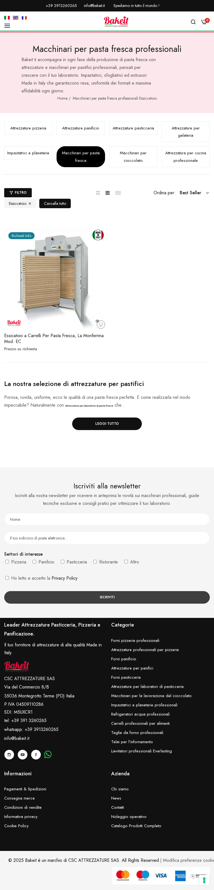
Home (62, 98)
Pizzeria (18, 562)
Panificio (45, 562)
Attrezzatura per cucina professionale (185, 156)
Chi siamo (120, 789)
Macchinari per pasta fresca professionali (105, 98)
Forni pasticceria (126, 677)
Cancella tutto (55, 203)
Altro (134, 562)
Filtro (20, 192)
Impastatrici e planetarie (28, 153)
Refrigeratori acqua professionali (140, 714)
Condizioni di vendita (23, 807)
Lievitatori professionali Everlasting (141, 751)
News (116, 798)
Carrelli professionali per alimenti (140, 723)
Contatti (117, 807)
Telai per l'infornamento (132, 742)
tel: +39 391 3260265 (25, 720)
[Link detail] (9, 755)
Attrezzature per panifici (132, 668)
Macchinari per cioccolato (133, 156)
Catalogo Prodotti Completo (136, 826)
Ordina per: (165, 192)
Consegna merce (19, 798)
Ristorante (108, 562)
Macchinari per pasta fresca (81, 156)
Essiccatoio (17, 203)
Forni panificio (123, 659)
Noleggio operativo (129, 817)
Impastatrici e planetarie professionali (144, 705)
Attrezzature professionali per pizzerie (145, 650)
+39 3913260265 (42, 729)
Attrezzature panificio (80, 128)
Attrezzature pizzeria (28, 128)
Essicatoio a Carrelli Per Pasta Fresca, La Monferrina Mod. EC (54, 339)
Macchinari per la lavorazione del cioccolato (151, 696)
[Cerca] (193, 22)
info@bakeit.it (16, 738)
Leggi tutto (107, 423)
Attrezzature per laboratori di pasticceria (147, 686)
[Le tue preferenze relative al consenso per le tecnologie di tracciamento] (204, 880)
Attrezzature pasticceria (133, 128)
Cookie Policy (16, 826)
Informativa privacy (21, 817)
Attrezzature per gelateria (186, 131)
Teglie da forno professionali (137, 733)
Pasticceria (76, 562)
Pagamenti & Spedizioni (25, 789)
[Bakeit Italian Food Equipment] (116, 21)
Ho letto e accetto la (43, 578)
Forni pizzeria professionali (135, 640)
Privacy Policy (64, 578)
